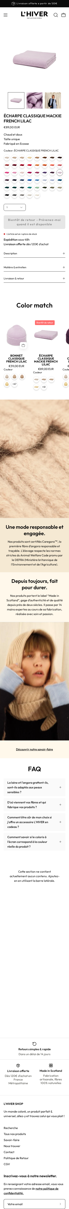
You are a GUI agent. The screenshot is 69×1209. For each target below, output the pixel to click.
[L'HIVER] (34, 15)
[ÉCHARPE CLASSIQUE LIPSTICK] (59, 165)
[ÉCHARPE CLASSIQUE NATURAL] (7, 157)
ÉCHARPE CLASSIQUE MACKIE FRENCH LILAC (46, 360)
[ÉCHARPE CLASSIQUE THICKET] (52, 187)
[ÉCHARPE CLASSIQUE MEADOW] (37, 187)
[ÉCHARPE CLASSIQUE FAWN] (14, 157)
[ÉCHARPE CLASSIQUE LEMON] (29, 157)
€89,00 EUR (46, 369)
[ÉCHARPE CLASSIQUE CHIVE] (29, 187)
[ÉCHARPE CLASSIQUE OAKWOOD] (37, 157)
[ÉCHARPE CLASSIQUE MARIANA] (22, 180)
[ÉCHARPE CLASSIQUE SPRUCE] (7, 187)
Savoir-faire (12, 1140)
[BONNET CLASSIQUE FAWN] (22, 376)
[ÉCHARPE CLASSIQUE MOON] (29, 195)
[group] (34, 3)
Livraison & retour (14, 278)
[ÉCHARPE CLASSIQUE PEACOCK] (59, 180)
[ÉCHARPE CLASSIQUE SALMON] (52, 165)
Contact (9, 1152)
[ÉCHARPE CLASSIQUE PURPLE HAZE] (52, 172)
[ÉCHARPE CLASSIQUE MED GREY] (14, 195)
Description (10, 253)
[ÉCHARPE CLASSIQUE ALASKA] (52, 180)
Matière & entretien (15, 267)
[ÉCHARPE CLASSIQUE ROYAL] (29, 180)
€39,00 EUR (16, 366)
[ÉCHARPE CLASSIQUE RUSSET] (7, 165)
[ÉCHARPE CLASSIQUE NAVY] (14, 180)
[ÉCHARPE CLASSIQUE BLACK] (7, 195)
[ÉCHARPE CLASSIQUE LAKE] (44, 180)
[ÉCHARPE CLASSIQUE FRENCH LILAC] (59, 172)
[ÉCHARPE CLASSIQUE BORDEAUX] (14, 165)
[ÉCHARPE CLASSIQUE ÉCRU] (37, 195)
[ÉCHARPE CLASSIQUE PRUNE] (44, 172)
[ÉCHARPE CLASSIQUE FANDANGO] (29, 172)
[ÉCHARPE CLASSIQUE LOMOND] (37, 180)
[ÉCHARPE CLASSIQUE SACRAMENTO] (14, 187)
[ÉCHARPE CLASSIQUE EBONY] (59, 157)
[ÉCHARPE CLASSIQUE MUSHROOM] (59, 187)
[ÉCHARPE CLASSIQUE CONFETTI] (7, 172)
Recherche (11, 1128)
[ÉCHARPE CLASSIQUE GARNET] (22, 165)
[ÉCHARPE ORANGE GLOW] (44, 165)
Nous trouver (12, 1146)
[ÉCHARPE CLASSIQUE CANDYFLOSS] (22, 172)
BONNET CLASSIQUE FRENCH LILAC (16, 358)
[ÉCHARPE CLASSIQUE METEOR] (22, 195)
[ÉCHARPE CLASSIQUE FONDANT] (14, 172)
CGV (7, 1164)
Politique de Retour (16, 1158)
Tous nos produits (15, 1134)
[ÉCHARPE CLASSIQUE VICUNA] (44, 157)
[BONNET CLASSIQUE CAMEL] (14, 376)
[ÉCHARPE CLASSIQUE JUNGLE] (22, 187)
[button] (55, 15)
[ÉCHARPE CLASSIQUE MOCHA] (52, 157)
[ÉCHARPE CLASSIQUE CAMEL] (22, 157)
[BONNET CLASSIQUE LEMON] (7, 384)
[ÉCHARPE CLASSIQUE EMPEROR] (7, 180)
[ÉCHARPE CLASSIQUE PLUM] (37, 172)
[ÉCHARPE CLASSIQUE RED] (29, 165)
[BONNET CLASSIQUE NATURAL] (7, 376)
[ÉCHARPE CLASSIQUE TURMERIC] (37, 165)
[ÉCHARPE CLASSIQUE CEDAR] (44, 187)
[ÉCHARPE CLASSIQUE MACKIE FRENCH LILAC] (16, 100)
